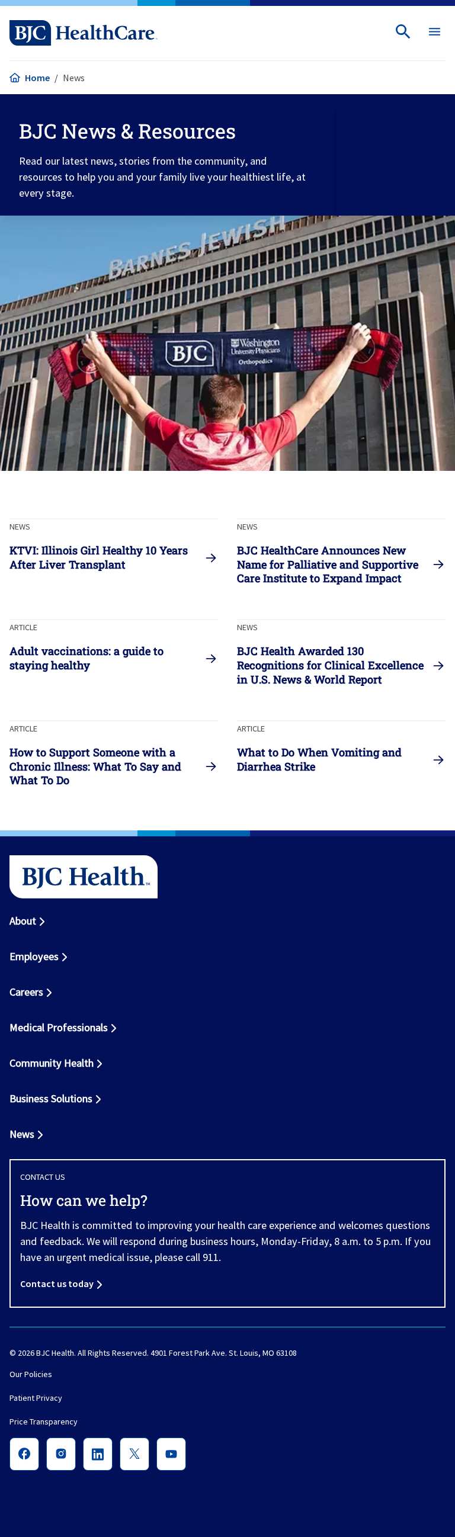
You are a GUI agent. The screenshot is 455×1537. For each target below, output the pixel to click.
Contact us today (57, 1283)
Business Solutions (50, 1098)
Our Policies (30, 1374)
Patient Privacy (35, 1397)
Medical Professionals (58, 1027)
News (21, 1134)
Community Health (51, 1063)
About (22, 921)
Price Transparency (43, 1421)
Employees (34, 956)
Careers (26, 992)
